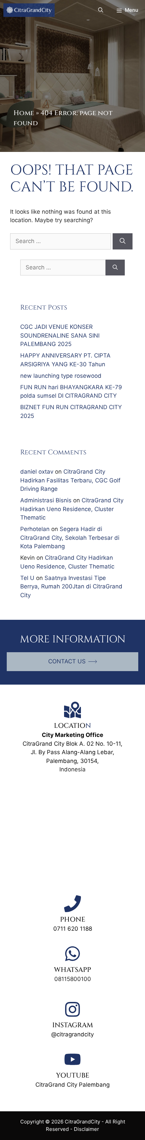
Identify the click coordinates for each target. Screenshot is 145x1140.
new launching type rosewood (61, 375)
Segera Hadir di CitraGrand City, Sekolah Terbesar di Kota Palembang (69, 538)
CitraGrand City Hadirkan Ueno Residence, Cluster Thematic (71, 509)
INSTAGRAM (72, 1025)
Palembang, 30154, (72, 761)
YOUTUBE (72, 1075)
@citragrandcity (72, 1034)
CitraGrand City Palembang (72, 1084)
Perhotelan (35, 529)
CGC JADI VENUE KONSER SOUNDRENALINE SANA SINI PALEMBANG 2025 (59, 335)
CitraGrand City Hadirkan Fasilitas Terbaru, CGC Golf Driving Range (70, 480)
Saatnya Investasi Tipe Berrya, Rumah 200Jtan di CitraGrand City (71, 587)
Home (23, 112)
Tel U (27, 578)
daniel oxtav (36, 471)
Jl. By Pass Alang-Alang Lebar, (72, 752)
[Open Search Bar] (100, 10)
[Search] (123, 241)
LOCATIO (69, 725)
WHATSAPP (72, 969)
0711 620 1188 (72, 928)
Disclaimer (86, 1129)
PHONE (72, 919)
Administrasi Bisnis (45, 500)
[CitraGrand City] (29, 10)
